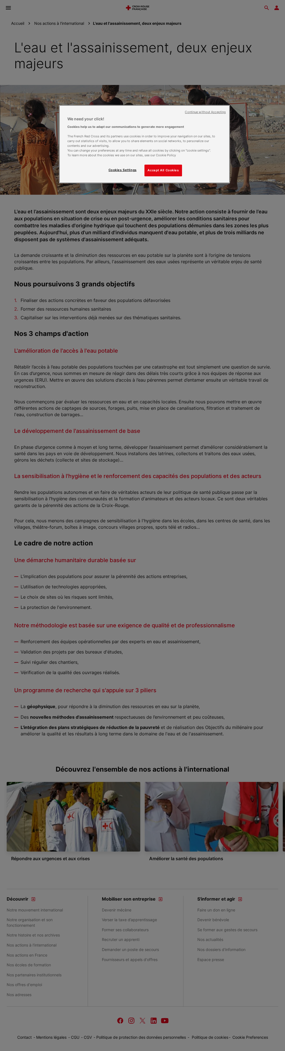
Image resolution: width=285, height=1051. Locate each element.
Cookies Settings (123, 170)
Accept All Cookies (163, 170)
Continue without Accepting (205, 112)
